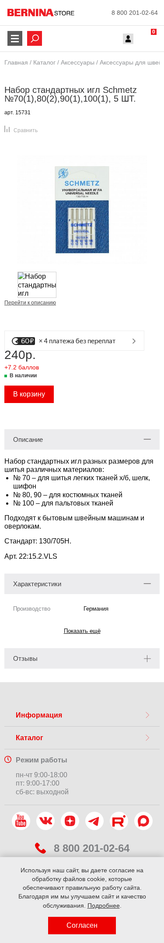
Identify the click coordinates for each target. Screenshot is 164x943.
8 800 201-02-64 (135, 12)
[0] (145, 39)
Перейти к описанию (30, 303)
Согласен (82, 925)
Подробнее (103, 905)
